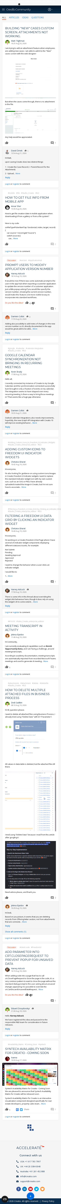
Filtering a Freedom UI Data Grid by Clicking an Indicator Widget (29, 520)
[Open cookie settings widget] (4, 1199)
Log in (7, 184)
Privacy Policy (48, 1201)
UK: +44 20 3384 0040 (30, 1166)
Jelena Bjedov (17, 634)
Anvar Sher (16, 206)
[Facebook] (17, 1109)
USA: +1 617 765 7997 (30, 1161)
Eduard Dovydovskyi (20, 1008)
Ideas (25, 17)
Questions (37, 17)
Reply (7, 177)
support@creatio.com (30, 1181)
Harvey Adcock (18, 273)
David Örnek (16, 150)
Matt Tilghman (18, 40)
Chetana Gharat (18, 461)
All (4, 17)
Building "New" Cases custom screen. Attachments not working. (29, 32)
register (16, 184)
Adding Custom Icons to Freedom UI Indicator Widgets (25, 453)
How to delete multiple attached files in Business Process (27, 694)
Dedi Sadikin (16, 702)
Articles (14, 17)
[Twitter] (21, 1109)
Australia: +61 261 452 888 (32, 1171)
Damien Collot (17, 316)
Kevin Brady (16, 371)
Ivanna (14, 1057)
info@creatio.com (28, 1176)
